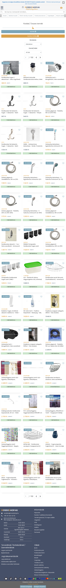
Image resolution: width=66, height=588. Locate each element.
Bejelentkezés (5, 553)
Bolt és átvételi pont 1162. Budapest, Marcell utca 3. (12, 519)
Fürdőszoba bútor (39, 553)
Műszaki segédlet (39, 530)
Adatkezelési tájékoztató (8, 561)
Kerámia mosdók (13, 15)
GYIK (35, 522)
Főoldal (26, 24)
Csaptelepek (51, 15)
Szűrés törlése (32, 36)
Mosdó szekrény (39, 565)
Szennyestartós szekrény (41, 567)
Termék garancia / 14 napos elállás (44, 517)
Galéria (36, 527)
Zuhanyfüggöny (38, 570)
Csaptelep (37, 560)
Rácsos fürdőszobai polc (41, 575)
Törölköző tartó (38, 563)
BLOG (35, 548)
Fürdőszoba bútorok (40, 15)
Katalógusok (38, 525)
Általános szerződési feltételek (10, 564)
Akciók (5, 15)
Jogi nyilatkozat (5, 559)
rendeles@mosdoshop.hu (11, 513)
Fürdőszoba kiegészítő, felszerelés (44, 572)
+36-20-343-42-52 (9, 516)
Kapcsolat (37, 512)
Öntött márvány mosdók (26, 15)
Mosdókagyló (38, 555)
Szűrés (32, 32)
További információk (33, 584)
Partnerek (37, 532)
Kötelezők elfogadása (26, 586)
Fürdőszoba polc (39, 550)
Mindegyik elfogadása (39, 586)
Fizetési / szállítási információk (43, 515)
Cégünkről (37, 520)
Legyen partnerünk (6, 550)
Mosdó (36, 558)
